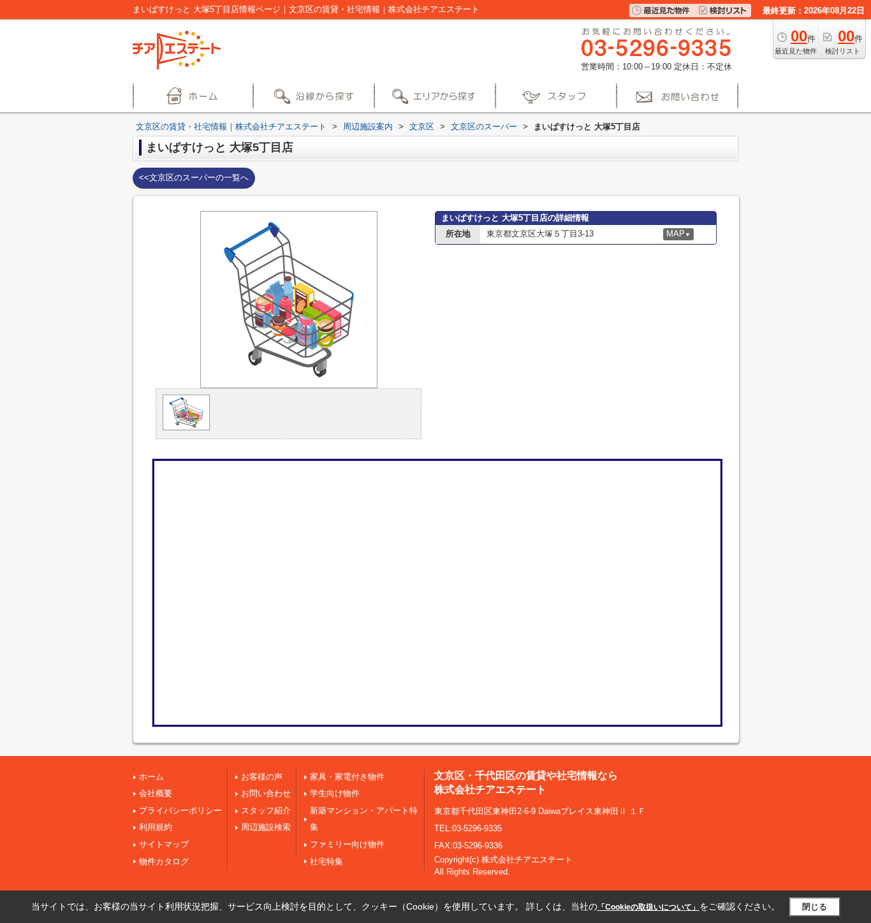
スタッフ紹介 (266, 810)
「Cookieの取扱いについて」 (648, 907)
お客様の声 (261, 776)
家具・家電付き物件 (347, 776)
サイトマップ (164, 844)
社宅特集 (326, 861)
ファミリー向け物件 (347, 844)
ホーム (151, 776)
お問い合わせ (266, 793)
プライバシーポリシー (180, 810)
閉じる (814, 907)
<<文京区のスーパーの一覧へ (194, 177)
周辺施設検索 (266, 827)
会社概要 (155, 793)
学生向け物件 (335, 793)
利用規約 (155, 827)
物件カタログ (164, 861)
